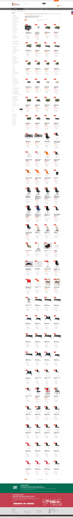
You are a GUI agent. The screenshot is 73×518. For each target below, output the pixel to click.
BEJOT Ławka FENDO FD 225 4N (47, 305)
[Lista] (27, 19)
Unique (15, 125)
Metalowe (15, 63)
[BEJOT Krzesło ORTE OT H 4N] (38, 282)
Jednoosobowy (16, 36)
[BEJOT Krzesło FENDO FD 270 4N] (48, 409)
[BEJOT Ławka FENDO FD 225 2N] (57, 300)
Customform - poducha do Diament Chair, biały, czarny (37, 33)
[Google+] (72, 13)
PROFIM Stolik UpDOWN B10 (47, 87)
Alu (14, 68)
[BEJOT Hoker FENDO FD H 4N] (48, 373)
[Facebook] (72, 12)
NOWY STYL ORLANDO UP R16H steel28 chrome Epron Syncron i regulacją (29, 215)
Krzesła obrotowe (16, 100)
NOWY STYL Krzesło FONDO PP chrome (29, 178)
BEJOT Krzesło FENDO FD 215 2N (38, 451)
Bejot (14, 115)
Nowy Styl (15, 121)
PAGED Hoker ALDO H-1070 (29, 305)
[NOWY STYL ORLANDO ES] (57, 227)
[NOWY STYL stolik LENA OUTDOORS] (38, 245)
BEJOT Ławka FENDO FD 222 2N (47, 323)
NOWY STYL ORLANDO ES (56, 232)
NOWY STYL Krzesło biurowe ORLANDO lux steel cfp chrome (29, 233)
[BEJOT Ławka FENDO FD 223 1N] (29, 318)
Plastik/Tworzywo (16, 62)
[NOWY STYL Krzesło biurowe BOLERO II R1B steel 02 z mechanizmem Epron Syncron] (57, 136)
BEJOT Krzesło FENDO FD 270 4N (47, 414)
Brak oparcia (15, 57)
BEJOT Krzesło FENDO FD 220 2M (28, 451)
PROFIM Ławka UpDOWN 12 (28, 69)
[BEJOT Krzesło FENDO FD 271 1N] (29, 409)
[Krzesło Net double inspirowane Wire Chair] (38, 391)
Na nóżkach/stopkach (16, 50)
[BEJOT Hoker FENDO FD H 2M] (38, 373)
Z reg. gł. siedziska (16, 90)
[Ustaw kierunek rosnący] (44, 19)
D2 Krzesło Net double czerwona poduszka (47, 397)
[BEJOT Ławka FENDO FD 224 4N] (48, 336)
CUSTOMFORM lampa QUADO (37, 269)
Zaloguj (59, 0)
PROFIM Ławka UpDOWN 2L (56, 32)
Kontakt (38, 512)
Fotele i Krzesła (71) (16, 17)
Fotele (14, 101)
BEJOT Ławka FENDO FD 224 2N (38, 341)
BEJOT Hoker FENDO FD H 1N (29, 396)
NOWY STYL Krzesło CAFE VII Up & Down (48, 269)
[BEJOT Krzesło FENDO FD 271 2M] (38, 427)
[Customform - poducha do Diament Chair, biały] (29, 27)
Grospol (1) (15, 26)
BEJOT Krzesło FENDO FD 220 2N (47, 469)
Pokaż (46, 19)
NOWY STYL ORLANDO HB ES (47, 232)
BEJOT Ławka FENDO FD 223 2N (56, 360)
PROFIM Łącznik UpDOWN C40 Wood (47, 124)
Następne (60, 19)
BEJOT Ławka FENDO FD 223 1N (28, 323)
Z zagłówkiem (15, 89)
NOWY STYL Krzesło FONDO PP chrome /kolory (38, 178)
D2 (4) (14, 25)
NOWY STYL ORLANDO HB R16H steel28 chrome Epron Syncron (57, 196)
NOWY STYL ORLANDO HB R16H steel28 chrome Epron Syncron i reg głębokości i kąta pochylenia (38, 197)
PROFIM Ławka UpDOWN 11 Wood (57, 69)
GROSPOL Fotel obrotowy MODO (47, 141)
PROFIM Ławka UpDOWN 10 (37, 87)
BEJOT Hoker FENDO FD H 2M (38, 378)
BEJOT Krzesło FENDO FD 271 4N (47, 432)
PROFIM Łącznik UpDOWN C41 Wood (37, 105)
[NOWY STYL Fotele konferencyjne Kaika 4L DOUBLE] (29, 282)
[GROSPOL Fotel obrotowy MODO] (48, 136)
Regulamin (13, 511)
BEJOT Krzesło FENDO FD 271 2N (56, 432)
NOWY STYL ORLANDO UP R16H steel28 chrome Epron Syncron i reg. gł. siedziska (38, 215)
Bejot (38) (15, 23)
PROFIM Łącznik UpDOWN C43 (28, 123)
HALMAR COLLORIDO (56, 250)
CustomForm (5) (16, 24)
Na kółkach (15, 49)
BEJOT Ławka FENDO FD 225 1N (28, 360)
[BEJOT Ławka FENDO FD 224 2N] (38, 336)
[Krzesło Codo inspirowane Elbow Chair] (48, 282)
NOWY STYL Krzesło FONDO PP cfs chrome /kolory (48, 160)
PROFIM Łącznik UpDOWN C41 (37, 123)
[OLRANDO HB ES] (38, 227)
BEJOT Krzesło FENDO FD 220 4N (38, 469)
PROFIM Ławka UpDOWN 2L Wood (47, 32)
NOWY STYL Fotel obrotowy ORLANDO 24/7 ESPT (57, 269)
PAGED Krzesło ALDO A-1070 (56, 396)
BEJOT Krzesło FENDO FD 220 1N (28, 469)
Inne (14, 64)
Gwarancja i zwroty (27, 511)
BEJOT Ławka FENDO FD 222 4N (47, 360)
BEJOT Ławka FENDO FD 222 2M (38, 360)
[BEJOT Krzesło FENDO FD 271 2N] (57, 427)
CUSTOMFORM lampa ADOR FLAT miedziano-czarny (28, 269)
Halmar (15, 120)
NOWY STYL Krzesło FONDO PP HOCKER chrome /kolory (57, 142)
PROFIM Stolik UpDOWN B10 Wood (56, 87)
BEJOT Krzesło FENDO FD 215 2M (57, 451)
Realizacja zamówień (28, 512)
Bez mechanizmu (16, 79)
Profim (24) (15, 31)
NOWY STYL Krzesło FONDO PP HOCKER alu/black (29, 160)
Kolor (14, 74)
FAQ (25, 510)
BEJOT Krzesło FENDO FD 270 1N (28, 432)
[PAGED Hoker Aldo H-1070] (29, 300)
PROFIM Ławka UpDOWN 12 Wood (38, 69)
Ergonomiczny (15, 84)
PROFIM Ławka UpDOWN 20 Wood (48, 50)
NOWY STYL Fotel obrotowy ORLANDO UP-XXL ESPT (47, 215)
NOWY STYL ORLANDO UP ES (37, 232)
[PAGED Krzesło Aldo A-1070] (57, 391)
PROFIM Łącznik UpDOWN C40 (56, 123)
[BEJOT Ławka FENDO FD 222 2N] (48, 318)
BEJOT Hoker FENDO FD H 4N (48, 378)
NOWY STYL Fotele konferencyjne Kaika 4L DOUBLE (29, 287)
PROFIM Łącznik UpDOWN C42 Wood (56, 105)
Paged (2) (15, 30)
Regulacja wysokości (16, 82)
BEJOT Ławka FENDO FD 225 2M (38, 305)
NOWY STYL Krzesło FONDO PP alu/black (48, 178)
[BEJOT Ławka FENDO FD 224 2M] (57, 336)
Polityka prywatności (15, 512)
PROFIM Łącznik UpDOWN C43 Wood (28, 105)
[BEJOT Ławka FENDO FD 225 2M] (38, 300)
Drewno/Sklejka (16, 72)
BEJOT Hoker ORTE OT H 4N (38, 287)
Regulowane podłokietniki (17, 94)
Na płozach (15, 51)
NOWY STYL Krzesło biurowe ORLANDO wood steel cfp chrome (57, 215)
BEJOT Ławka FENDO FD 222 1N (28, 378)
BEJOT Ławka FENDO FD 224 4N (47, 341)
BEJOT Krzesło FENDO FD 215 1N (56, 469)
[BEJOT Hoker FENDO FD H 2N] (57, 373)
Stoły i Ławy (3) (15, 19)
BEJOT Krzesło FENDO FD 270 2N (56, 414)
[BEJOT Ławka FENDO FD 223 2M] (57, 318)
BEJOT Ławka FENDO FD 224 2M (57, 341)
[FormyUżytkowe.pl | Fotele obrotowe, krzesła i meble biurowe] (16, 4)
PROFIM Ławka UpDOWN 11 (47, 69)
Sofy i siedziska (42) (16, 18)
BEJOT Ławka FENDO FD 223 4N (38, 323)
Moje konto (56, 0)
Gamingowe (15, 98)
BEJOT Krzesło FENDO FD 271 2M (38, 432)
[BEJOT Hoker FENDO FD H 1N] (29, 391)
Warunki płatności (39, 510)
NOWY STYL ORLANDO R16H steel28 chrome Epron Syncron (28, 196)
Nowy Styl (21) (15, 29)
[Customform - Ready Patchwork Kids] (48, 245)
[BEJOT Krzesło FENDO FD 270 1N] (29, 427)
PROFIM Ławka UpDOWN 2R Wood (29, 50)
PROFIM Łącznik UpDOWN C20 (28, 141)
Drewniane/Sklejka (16, 61)
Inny (14, 85)
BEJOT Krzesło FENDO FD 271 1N (28, 414)
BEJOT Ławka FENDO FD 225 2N (56, 305)
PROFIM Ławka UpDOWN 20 (56, 50)
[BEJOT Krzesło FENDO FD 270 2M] (38, 409)
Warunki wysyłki (39, 511)
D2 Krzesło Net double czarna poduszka (37, 397)
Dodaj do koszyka (28, 37)
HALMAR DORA (56, 177)
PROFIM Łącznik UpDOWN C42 (47, 105)
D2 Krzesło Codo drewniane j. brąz (56, 287)
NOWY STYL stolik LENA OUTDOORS (38, 250)
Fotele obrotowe (16, 99)
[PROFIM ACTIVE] (48, 27)
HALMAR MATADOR (29, 250)
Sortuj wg (38, 19)
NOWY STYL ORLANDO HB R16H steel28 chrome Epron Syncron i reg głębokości (48, 197)
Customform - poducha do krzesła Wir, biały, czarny (29, 33)
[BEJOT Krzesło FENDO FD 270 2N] (57, 409)
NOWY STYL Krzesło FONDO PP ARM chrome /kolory (38, 160)
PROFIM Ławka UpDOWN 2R (37, 50)
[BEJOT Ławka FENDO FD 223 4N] (38, 318)
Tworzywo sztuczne (16, 73)
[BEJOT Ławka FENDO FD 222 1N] (29, 373)
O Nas (13, 510)
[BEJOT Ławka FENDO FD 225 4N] (48, 300)
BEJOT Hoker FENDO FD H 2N (57, 378)
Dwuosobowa (15, 37)
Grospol (15, 119)
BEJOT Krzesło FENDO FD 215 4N (47, 451)
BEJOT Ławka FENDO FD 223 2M (57, 323)
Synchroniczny (15, 83)
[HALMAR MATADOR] (29, 245)
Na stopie (15, 52)
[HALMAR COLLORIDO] (57, 245)
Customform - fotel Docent (48, 250)
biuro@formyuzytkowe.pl (56, 510)
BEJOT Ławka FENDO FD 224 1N (28, 341)
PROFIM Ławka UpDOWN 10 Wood (29, 87)
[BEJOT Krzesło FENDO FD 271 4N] (48, 427)
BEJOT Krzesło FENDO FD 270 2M (38, 414)
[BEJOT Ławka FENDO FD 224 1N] (29, 336)
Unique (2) (15, 32)
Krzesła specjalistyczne (17, 105)
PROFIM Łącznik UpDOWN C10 (37, 141)
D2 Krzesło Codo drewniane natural (47, 287)
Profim (14, 124)
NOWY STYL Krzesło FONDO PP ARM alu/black (57, 160)
